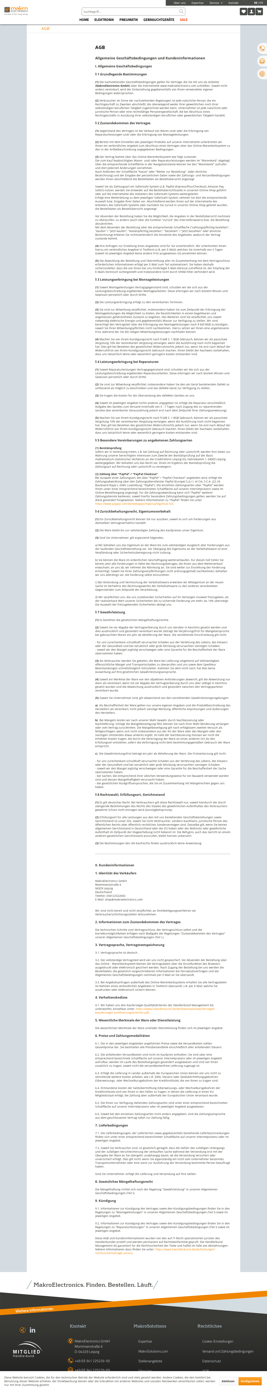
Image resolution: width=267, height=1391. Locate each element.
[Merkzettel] (243, 11)
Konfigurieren (250, 1381)
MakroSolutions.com (153, 1351)
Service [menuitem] (215, 3)
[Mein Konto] (251, 11)
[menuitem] (133, 11)
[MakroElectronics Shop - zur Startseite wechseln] (16, 10)
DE (256, 3)
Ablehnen (228, 1381)
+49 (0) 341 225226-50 (92, 1360)
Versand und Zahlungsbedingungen (228, 1351)
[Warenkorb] (259, 11)
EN (261, 2)
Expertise (198, 3)
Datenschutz (211, 1361)
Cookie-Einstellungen (217, 1341)
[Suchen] (181, 11)
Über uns (180, 3)
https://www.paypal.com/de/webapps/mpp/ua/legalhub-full (134, 504)
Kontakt (233, 3)
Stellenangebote (150, 1361)
